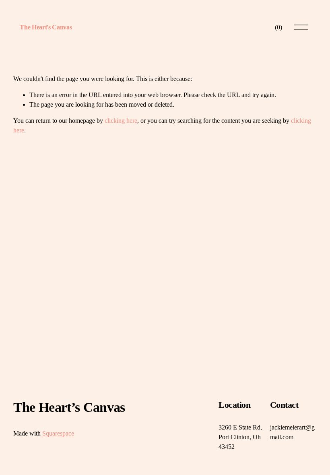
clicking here (121, 120)
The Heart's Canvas (46, 27)
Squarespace (58, 433)
